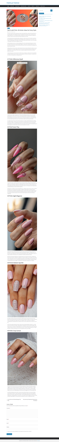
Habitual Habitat (13, 3)
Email (8, 423)
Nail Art (8, 28)
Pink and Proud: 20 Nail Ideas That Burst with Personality (30, 400)
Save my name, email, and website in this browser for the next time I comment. (20, 431)
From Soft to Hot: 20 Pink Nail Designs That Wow (14, 400)
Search (51, 10)
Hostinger (38, 440)
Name (8, 419)
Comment (8, 408)
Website (8, 427)
